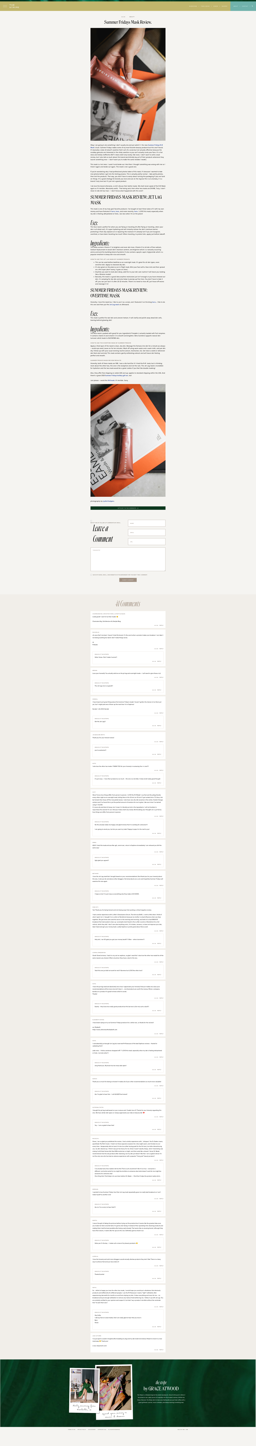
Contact (245, 6)
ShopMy (224, 6)
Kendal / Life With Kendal (100, 709)
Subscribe (193, 6)
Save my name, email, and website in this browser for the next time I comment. (120, 574)
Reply (162, 625)
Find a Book (205, 6)
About (235, 6)
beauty (132, 16)
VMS (183, 1429)
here (113, 211)
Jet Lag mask (114, 304)
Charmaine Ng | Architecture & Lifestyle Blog (106, 621)
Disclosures (92, 1429)
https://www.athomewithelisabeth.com (104, 1029)
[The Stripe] (14, 6)
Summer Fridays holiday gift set (116, 375)
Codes (215, 6)
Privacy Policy (82, 1429)
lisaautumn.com (102, 1346)
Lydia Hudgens (108, 501)
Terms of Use (71, 1429)
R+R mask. (111, 380)
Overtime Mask (105, 295)
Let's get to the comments (127, 508)
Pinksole (95, 644)
